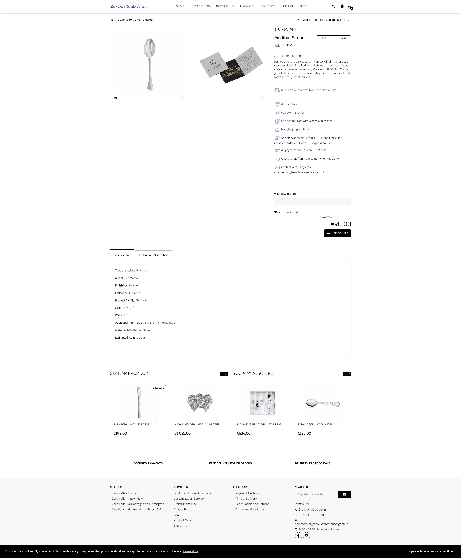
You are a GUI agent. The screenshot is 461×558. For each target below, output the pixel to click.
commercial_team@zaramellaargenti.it (299, 172)
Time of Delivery (246, 499)
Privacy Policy (183, 509)
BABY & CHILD (225, 6)
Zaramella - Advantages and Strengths (138, 504)
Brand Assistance (185, 504)
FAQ (176, 515)
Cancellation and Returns (252, 504)
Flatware (246, 6)
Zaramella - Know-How (127, 499)
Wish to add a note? (286, 193)
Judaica (288, 6)
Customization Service (189, 499)
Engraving (180, 526)
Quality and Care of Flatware (192, 493)
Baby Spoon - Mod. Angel (315, 424)
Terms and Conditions (250, 509)
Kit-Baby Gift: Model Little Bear (259, 424)
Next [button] (226, 374)
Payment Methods (247, 493)
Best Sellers (201, 6)
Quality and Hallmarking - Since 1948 (137, 509)
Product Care (182, 520)
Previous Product (313, 20)
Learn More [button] (190, 551)
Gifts (303, 6)
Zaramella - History (125, 493)
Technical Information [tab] (153, 255)
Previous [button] (222, 374)
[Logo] (128, 6)
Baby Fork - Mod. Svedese (131, 424)
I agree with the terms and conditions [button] (430, 551)
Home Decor (268, 6)
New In (180, 6)
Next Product (338, 20)
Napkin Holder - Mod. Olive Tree (196, 424)
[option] (139, 411)
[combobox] (329, 6)
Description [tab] (121, 255)
